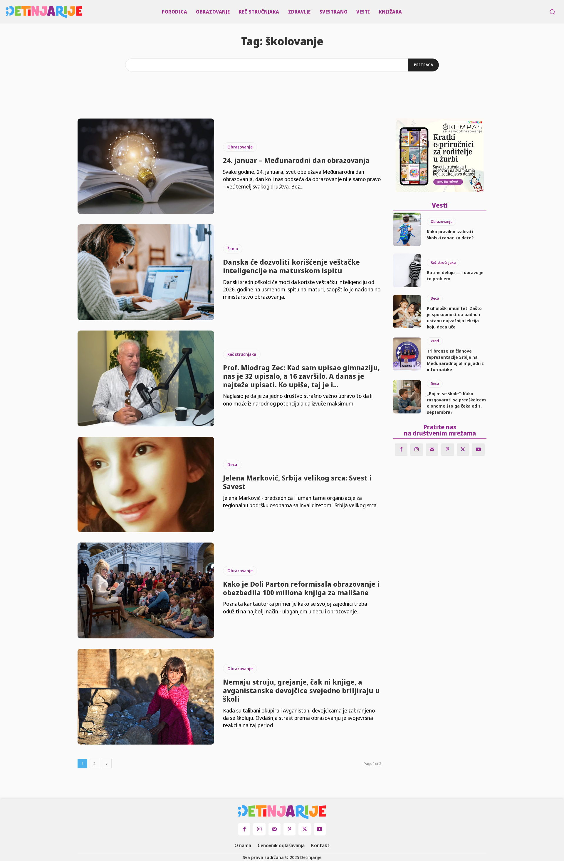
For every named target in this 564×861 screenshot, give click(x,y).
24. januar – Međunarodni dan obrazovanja (296, 160)
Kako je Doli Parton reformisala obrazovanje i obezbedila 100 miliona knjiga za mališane (301, 588)
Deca (232, 464)
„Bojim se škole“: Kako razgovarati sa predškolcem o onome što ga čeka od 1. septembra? (456, 403)
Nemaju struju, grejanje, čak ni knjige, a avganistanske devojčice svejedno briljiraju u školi (301, 690)
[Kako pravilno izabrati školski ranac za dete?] (407, 229)
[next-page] (107, 763)
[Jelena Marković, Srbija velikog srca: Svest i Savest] (146, 485)
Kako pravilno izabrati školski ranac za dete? (450, 234)
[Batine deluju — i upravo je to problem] (407, 270)
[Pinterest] (447, 449)
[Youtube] (478, 449)
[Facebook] (401, 449)
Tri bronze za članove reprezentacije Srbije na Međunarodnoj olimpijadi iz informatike (455, 360)
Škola (232, 248)
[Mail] (432, 449)
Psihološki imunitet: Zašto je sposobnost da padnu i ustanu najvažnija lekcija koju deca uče (454, 317)
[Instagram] (416, 449)
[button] (552, 12)
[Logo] (7, 12)
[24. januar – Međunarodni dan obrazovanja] (146, 166)
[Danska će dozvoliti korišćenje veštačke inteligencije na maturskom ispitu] (146, 272)
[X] (463, 449)
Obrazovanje (240, 147)
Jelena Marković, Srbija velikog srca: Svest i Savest (297, 482)
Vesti (435, 340)
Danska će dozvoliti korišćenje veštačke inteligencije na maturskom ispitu (291, 266)
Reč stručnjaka (241, 354)
